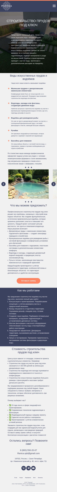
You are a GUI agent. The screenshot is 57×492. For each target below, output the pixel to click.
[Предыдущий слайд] (3, 467)
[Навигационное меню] (54, 6)
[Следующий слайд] (53, 467)
